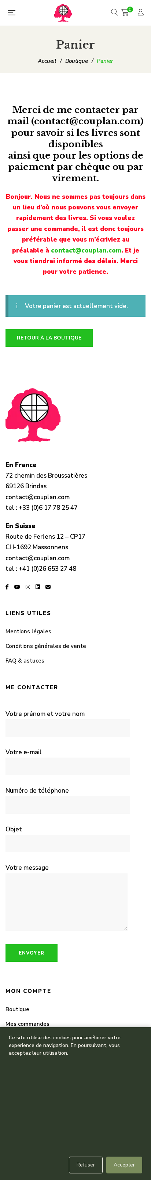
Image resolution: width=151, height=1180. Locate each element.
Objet (13, 829)
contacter (97, 110)
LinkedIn (38, 586)
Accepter (124, 1164)
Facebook (7, 586)
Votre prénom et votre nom (45, 714)
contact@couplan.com (86, 250)
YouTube (17, 586)
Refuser (86, 1164)
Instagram (28, 586)
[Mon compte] (142, 13)
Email (48, 586)
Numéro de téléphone (37, 790)
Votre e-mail (23, 752)
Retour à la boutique (49, 337)
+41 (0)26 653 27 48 (47, 569)
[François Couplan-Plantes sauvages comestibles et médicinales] (63, 13)
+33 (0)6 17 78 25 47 (48, 508)
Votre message (27, 868)
